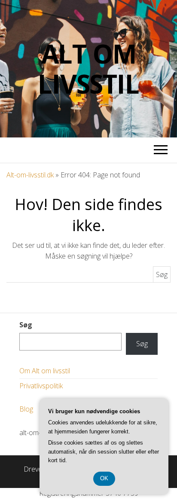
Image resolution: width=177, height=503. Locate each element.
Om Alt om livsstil (44, 370)
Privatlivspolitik (41, 385)
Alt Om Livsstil (88, 68)
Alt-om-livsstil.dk (30, 175)
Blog (26, 409)
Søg (25, 324)
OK (104, 478)
